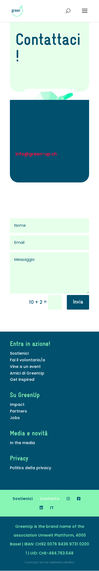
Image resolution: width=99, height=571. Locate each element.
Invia (78, 302)
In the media (22, 443)
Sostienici (19, 353)
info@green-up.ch (36, 154)
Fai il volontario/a (27, 360)
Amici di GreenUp (27, 373)
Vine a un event (25, 366)
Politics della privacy (30, 468)
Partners (18, 411)
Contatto (49, 498)
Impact (17, 404)
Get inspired (22, 379)
